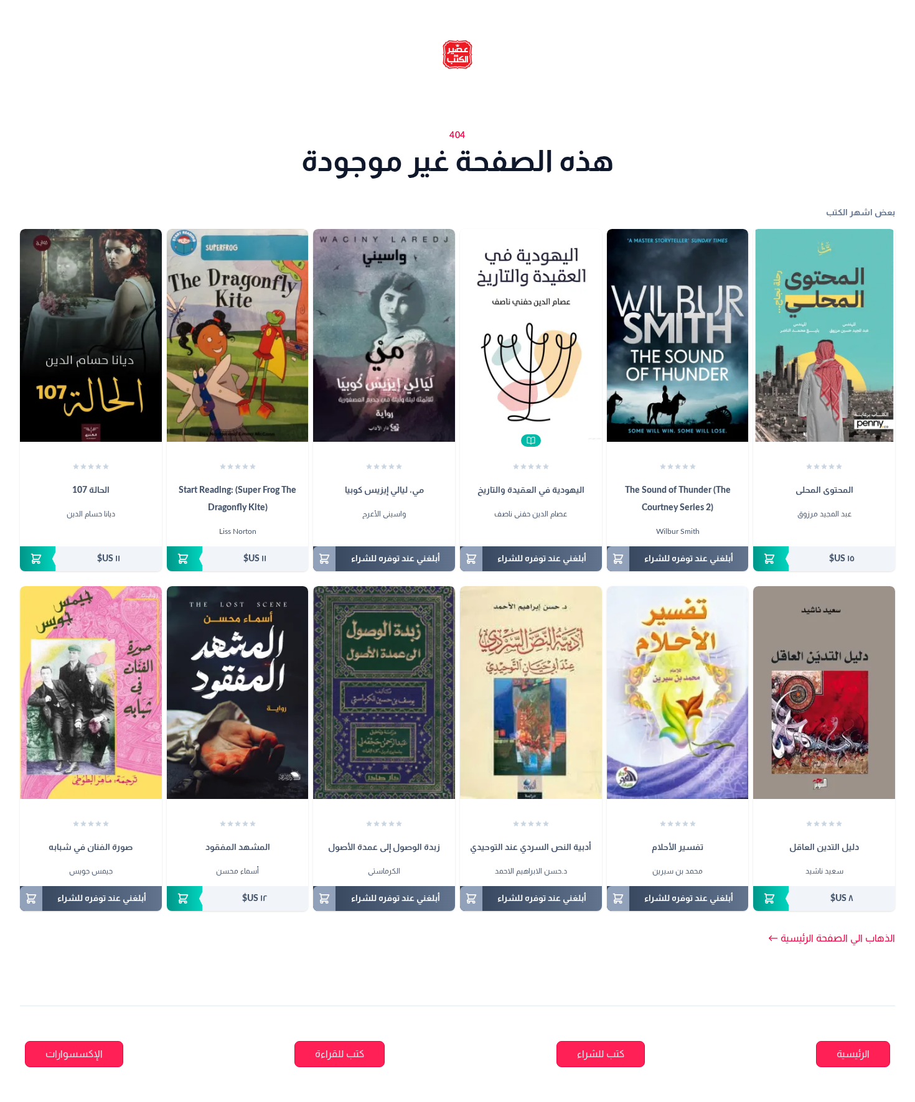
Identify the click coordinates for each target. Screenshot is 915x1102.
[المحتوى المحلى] (824, 335)
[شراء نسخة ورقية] (824, 558)
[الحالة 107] (91, 335)
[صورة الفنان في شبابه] (91, 692)
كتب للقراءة (339, 1054)
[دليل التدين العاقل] (824, 692)
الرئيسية (853, 1054)
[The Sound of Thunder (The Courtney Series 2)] (678, 335)
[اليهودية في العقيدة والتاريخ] (531, 335)
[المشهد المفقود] (238, 692)
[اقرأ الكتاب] (531, 440)
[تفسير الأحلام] (678, 692)
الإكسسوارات (74, 1054)
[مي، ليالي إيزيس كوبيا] (384, 335)
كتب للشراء (600, 1054)
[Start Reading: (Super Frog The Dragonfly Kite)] (238, 335)
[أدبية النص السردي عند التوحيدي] (531, 692)
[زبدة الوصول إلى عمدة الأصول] (384, 692)
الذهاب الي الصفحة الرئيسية (831, 938)
